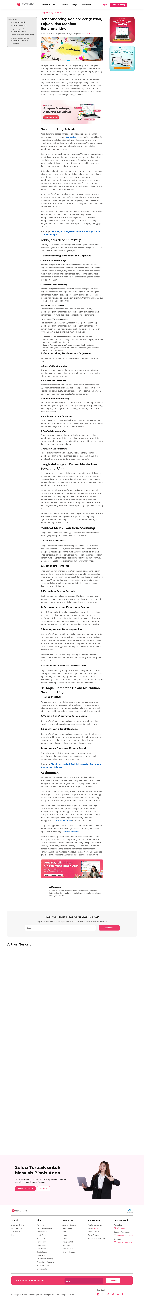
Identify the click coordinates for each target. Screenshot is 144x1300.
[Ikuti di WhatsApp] (103, 1294)
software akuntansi (63, 820)
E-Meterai (41, 1255)
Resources (86, 5)
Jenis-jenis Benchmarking (19, 25)
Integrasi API (68, 1242)
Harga (74, 5)
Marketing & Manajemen (54, 13)
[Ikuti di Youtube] (118, 1294)
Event (65, 1235)
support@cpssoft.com (125, 1235)
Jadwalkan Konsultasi (25, 1188)
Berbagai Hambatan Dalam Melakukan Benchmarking (20, 39)
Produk (46, 5)
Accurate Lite (16, 1228)
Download (67, 1245)
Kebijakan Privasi (67, 1295)
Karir (93, 1228)
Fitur (55, 5)
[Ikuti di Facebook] (108, 1294)
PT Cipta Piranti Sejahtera (32, 1295)
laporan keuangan (71, 831)
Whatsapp (121, 1228)
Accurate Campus (69, 1225)
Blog (43, 13)
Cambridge (71, 137)
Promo (65, 1238)
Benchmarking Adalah (18, 22)
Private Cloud (68, 1248)
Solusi (65, 5)
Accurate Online (17, 1225)
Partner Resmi (93, 1232)
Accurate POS (16, 1232)
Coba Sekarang (118, 5)
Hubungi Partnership (124, 1242)
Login (104, 5)
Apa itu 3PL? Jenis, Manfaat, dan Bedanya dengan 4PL (36, 1072)
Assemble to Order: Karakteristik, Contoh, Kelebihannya (37, 1139)
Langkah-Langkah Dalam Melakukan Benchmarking (19, 30)
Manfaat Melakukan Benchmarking (22, 35)
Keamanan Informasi (96, 1238)
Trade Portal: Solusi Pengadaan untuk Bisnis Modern (35, 1003)
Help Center (67, 1228)
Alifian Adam (90, 34)
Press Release (93, 1235)
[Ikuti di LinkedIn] (123, 1294)
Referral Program (69, 1252)
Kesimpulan (15, 44)
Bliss (13, 1235)
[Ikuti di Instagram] (98, 1294)
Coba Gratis (43, 1188)
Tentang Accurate (95, 1225)
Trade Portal (42, 1252)
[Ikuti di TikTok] (113, 1294)
